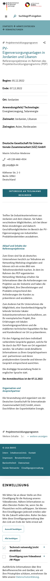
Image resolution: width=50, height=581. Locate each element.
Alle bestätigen (11, 538)
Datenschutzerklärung (27, 576)
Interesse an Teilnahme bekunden (25, 193)
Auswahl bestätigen (13, 529)
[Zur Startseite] (36, 4)
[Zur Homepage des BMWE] (13, 6)
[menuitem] (44, 42)
